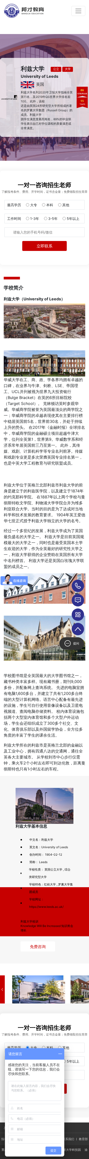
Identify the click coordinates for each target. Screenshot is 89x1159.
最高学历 (14, 205)
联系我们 (68, 1139)
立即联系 (44, 245)
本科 (49, 205)
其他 (65, 205)
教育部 (83, 1139)
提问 (76, 643)
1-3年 (34, 218)
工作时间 (14, 218)
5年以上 (73, 218)
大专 (33, 205)
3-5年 (53, 218)
